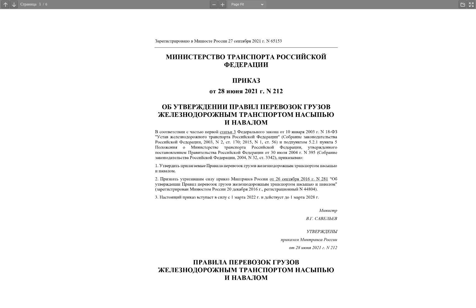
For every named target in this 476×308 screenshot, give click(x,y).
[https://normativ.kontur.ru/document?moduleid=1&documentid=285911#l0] (299, 178)
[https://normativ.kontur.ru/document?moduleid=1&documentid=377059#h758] (227, 131)
